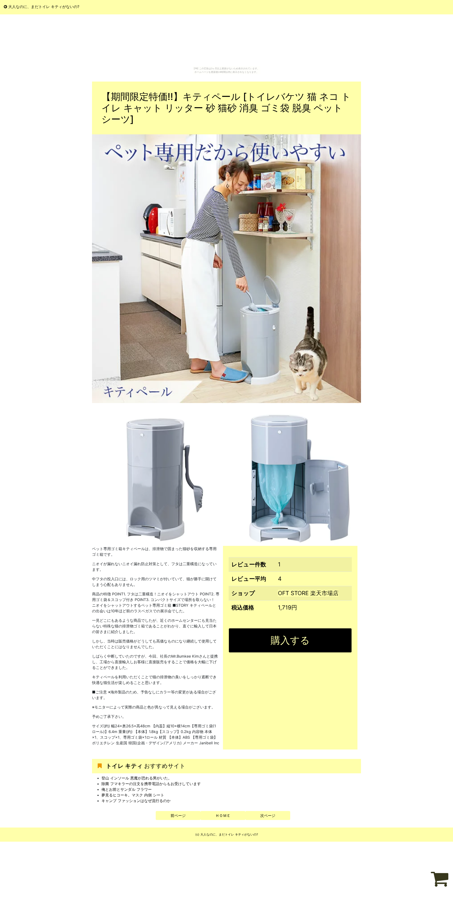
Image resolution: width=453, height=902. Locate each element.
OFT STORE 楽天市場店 (308, 593)
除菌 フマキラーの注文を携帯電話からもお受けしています (151, 783)
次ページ (267, 815)
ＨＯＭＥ (223, 815)
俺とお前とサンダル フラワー (126, 789)
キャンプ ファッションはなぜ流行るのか (136, 800)
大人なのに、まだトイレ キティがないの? (43, 6)
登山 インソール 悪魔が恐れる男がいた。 (136, 778)
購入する (290, 640)
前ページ (178, 815)
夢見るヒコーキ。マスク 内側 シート (132, 795)
